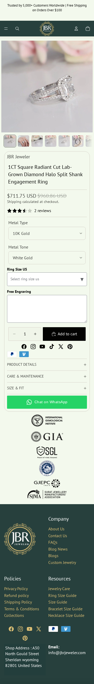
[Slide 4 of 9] (50, 141)
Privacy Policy (16, 588)
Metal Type (18, 222)
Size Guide (57, 602)
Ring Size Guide (62, 595)
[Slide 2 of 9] (23, 141)
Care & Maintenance (25, 376)
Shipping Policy (18, 602)
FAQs (52, 542)
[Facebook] (24, 346)
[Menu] (6, 29)
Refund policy (16, 595)
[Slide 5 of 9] (64, 141)
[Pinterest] (70, 346)
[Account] (76, 28)
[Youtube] (42, 346)
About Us (56, 528)
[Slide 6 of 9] (78, 141)
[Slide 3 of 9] (37, 141)
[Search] (17, 28)
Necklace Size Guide (66, 615)
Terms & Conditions (21, 608)
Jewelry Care (59, 588)
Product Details (21, 364)
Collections (14, 615)
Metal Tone (18, 247)
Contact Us (57, 535)
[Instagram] (33, 346)
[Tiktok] (52, 346)
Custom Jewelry (62, 562)
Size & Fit (15, 388)
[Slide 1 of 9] (10, 141)
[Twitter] (61, 346)
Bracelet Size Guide (65, 608)
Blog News (58, 548)
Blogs (53, 555)
